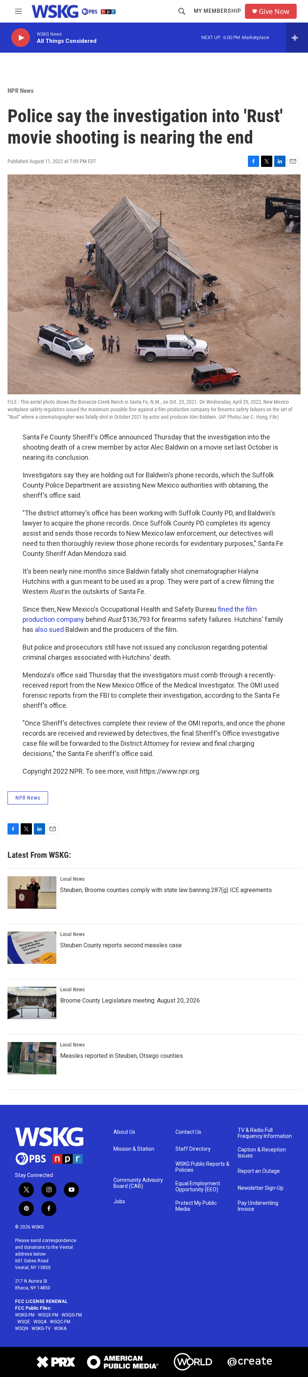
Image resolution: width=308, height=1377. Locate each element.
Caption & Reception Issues (262, 1153)
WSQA (40, 1321)
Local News (72, 879)
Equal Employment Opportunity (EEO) (197, 1186)
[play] (21, 37)
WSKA (60, 1328)
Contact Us (188, 1132)
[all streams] (297, 38)
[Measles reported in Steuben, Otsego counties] (32, 1058)
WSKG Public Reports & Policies (202, 1167)
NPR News (21, 90)
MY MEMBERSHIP (217, 11)
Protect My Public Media (196, 1206)
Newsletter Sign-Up (261, 1188)
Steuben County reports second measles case (121, 945)
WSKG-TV (41, 1328)
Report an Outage (259, 1171)
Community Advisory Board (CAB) (138, 1183)
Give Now (274, 11)
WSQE (23, 1321)
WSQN (21, 1328)
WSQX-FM (48, 1315)
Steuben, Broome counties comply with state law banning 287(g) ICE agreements (166, 890)
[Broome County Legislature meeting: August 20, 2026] (32, 1003)
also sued (49, 629)
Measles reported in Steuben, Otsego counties (121, 1055)
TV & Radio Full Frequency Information (265, 1133)
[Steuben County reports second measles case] (32, 948)
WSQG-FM (72, 1315)
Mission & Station (133, 1149)
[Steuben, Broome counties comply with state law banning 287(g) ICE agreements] (32, 892)
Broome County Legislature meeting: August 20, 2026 (130, 1000)
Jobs (119, 1201)
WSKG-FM (25, 1315)
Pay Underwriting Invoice (258, 1206)
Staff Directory (193, 1149)
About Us (124, 1132)
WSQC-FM (60, 1321)
